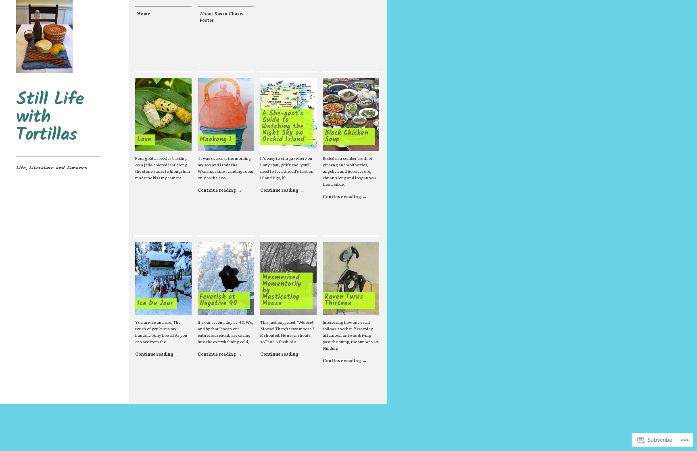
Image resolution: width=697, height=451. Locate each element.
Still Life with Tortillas (50, 117)
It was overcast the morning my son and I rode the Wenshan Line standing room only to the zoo (225, 167)
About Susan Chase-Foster (222, 16)
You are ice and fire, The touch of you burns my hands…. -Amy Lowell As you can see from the (161, 331)
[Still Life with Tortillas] (44, 36)
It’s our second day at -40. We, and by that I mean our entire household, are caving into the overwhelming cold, (225, 331)
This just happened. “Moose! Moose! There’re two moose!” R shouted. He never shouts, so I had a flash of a (287, 331)
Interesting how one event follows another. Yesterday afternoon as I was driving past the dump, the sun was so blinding (350, 335)
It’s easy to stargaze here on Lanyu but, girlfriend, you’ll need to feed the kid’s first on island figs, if (286, 167)
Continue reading (220, 190)
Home (143, 13)
